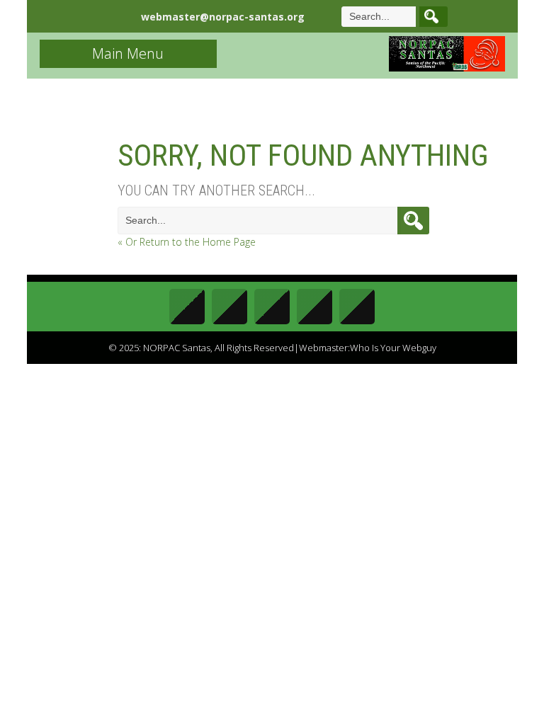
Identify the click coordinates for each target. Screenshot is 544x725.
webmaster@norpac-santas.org (223, 16)
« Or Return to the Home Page (187, 242)
